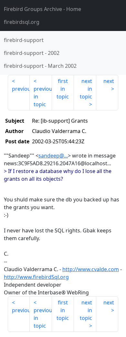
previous (21, 88)
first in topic (63, 88)
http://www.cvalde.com (90, 269)
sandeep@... (53, 155)
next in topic (86, 88)
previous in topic (43, 96)
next (108, 81)
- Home (42, 9)
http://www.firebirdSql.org (36, 277)
